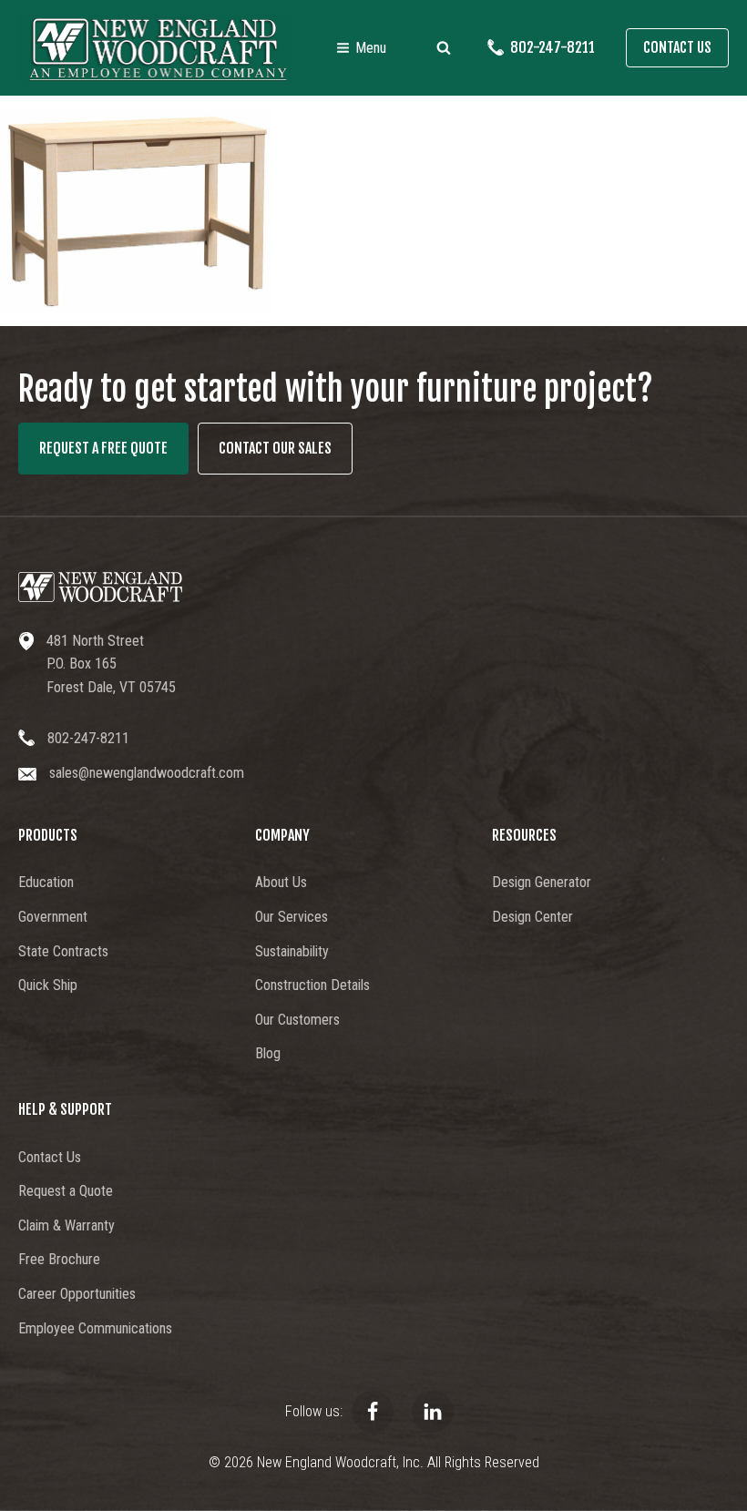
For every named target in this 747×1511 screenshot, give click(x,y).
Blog (268, 1053)
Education (46, 882)
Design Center (532, 916)
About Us (281, 882)
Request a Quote (65, 1191)
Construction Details (312, 985)
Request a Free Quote (103, 448)
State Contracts (63, 951)
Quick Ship (47, 985)
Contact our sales (275, 448)
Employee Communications (95, 1328)
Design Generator (541, 882)
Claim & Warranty (66, 1225)
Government (52, 916)
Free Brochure (59, 1259)
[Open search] (443, 47)
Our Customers (297, 1019)
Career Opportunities (77, 1293)
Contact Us (677, 47)
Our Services (291, 916)
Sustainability (292, 951)
